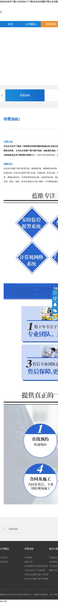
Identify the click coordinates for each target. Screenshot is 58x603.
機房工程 (29, 562)
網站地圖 (3, 601)
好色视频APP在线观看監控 (36, 566)
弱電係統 (25, 95)
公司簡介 (4, 557)
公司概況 (31, 24)
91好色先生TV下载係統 (35, 570)
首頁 (10, 24)
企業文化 (4, 562)
